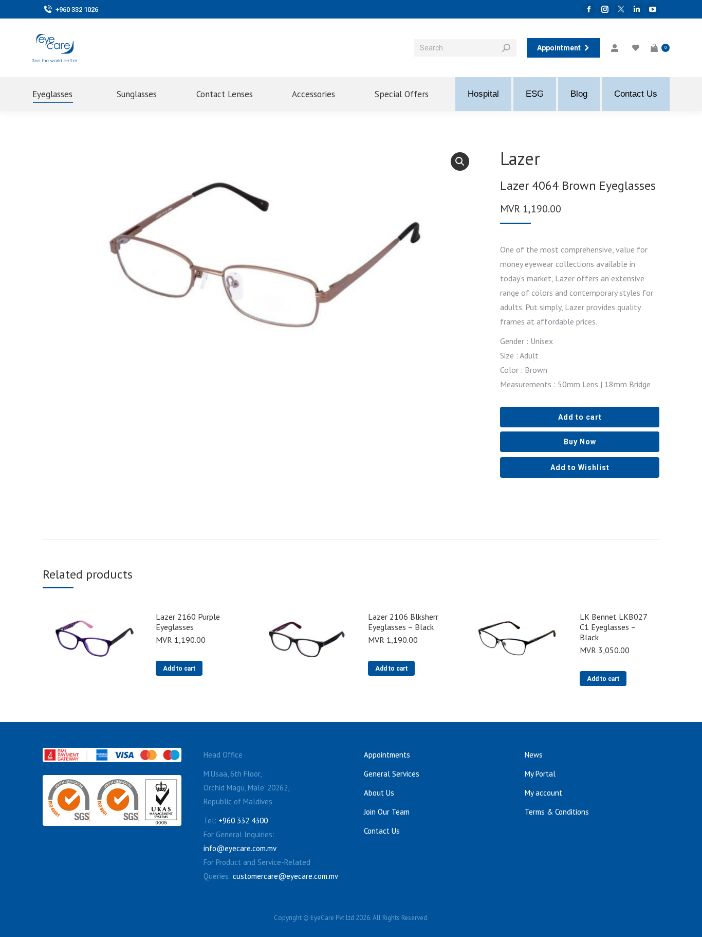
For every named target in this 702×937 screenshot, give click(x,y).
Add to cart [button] (179, 668)
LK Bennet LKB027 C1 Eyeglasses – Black (613, 626)
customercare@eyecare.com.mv (285, 876)
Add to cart (580, 417)
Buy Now (580, 442)
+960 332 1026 (77, 9)
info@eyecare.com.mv (240, 848)
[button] (460, 161)
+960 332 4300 (243, 820)
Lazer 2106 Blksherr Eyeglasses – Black (403, 621)
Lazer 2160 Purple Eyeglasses (188, 621)
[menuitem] (61, 94)
